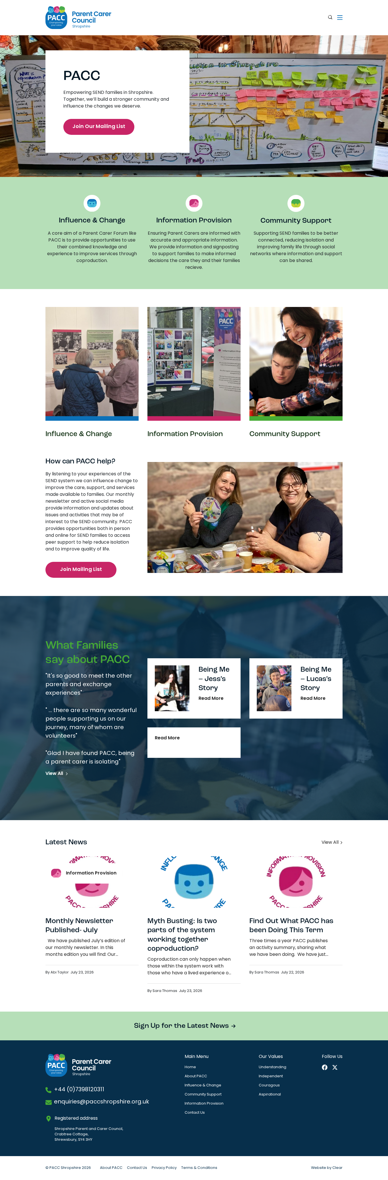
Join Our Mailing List (98, 126)
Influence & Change (203, 1085)
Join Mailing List (81, 569)
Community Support (203, 1094)
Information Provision (204, 1103)
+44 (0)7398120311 (79, 1090)
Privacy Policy (164, 1168)
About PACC (196, 1076)
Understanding (272, 1067)
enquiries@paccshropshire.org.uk (101, 1102)
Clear (337, 1168)
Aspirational (270, 1094)
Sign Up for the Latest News (181, 1026)
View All (54, 773)
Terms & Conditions (199, 1168)
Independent (271, 1076)
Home (190, 1067)
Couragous (269, 1085)
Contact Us (195, 1113)
